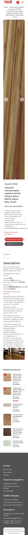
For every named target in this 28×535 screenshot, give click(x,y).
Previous (6, 99)
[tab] (14, 253)
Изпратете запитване (14, 239)
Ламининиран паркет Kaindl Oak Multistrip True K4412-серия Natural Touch (18, 391)
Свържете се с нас (14, 244)
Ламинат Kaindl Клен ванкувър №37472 (18, 416)
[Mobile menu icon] (23, 2)
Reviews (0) (6, 258)
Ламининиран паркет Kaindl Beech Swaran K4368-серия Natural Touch (17, 377)
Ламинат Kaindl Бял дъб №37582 (18, 441)
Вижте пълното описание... (11, 233)
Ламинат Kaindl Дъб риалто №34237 (18, 405)
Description (6, 254)
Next (22, 99)
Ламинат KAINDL (11, 184)
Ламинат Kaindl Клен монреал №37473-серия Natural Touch (18, 431)
